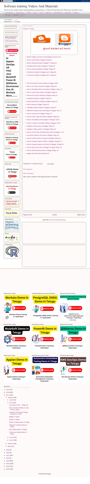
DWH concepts (68, 12)
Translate (17, 21)
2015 (8, 389)
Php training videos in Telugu (18, 429)
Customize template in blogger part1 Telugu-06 (41, 72)
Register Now (48, 12)
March (10, 446)
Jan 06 (11, 402)
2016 (8, 392)
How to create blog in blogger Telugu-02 (39, 60)
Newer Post (27, 215)
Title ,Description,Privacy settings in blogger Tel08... (43, 83)
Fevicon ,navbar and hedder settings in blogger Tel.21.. (44, 123)
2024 (8, 463)
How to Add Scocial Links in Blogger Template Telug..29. (44, 147)
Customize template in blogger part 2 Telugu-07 (41, 75)
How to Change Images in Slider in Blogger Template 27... (45, 141)
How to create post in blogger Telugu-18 (39, 113)
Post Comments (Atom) (58, 220)
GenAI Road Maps (9, 12)
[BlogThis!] (49, 164)
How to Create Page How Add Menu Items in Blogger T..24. (45, 132)
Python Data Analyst (58, 12)
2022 (8, 458)
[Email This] (48, 164)
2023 (8, 461)
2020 (8, 452)
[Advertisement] (54, 233)
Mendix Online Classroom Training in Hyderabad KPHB (11, 41)
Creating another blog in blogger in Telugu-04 (41, 66)
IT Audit (41, 12)
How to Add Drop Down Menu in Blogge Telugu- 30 (42, 150)
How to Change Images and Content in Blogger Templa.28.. (45, 144)
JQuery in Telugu (14, 419)
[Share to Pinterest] (53, 164)
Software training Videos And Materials (31, 6)
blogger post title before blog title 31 (38, 153)
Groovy (35, 12)
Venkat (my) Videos (20, 12)
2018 (8, 450)
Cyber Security (16, 15)
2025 (8, 466)
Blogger (48, 474)
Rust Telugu (7, 15)
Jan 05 (11, 400)
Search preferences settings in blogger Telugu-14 (42, 101)
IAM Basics (76, 12)
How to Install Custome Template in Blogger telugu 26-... (44, 138)
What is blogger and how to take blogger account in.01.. (44, 57)
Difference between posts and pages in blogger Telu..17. (44, 110)
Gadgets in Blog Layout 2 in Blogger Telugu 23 (41, 129)
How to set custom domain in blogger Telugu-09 (42, 86)
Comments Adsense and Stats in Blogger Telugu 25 (43, 135)
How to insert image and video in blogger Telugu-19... (43, 116)
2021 (8, 455)
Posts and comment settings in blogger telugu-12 (42, 95)
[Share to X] (50, 164)
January (10, 397)
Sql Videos (29, 12)
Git (22, 15)
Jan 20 (11, 440)
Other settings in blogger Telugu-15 (38, 104)
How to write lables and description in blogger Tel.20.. (43, 119)
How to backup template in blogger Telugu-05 (41, 69)
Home (54, 215)
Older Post (81, 215)
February (11, 443)
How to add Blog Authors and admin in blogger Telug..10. (44, 89)
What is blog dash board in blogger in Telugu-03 (42, 63)
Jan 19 (11, 437)
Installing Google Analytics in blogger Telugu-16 (41, 107)
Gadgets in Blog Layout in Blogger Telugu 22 (41, 126)
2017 (8, 395)
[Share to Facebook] (52, 164)
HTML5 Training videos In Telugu (19, 422)
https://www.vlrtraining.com (11, 28)
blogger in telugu (14, 416)
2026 (8, 469)
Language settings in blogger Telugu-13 (39, 98)
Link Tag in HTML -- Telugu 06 (18, 405)
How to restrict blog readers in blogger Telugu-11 (42, 92)
